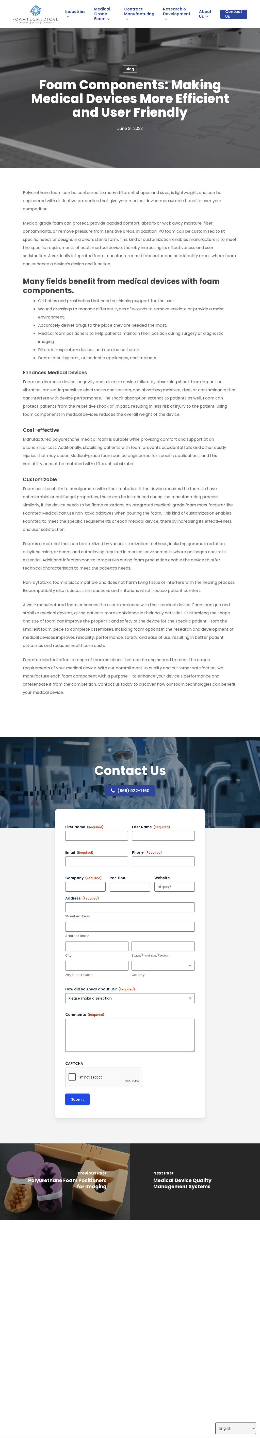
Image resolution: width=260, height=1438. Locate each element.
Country (138, 975)
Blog (130, 69)
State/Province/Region (150, 955)
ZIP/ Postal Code (79, 975)
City (68, 955)
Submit (77, 1099)
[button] (133, 791)
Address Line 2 (77, 936)
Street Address (77, 916)
